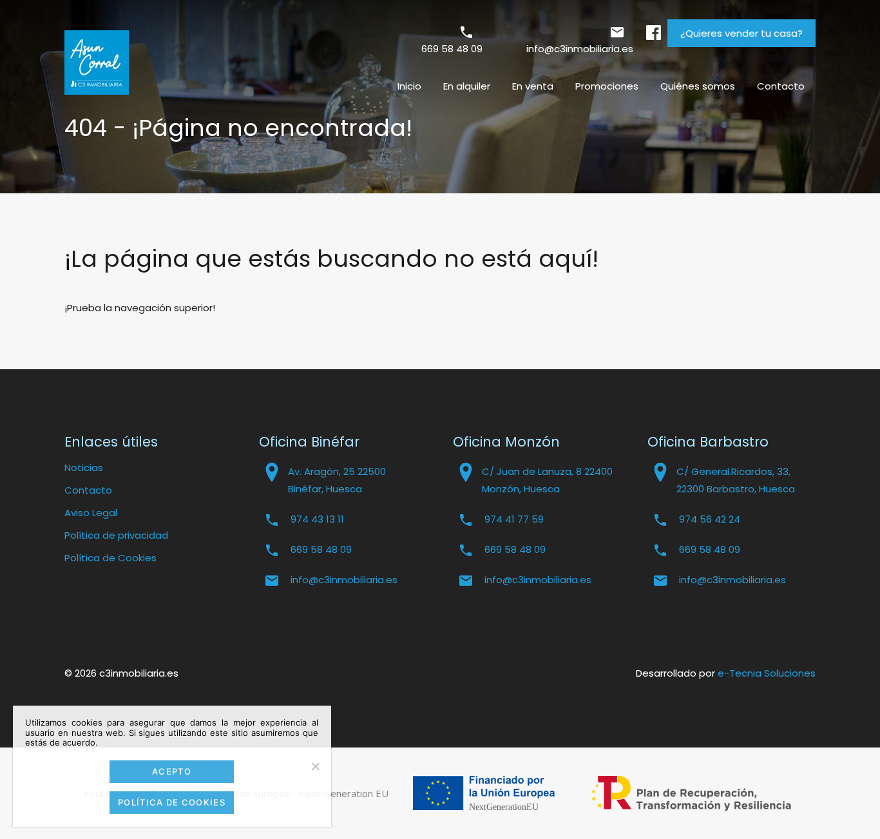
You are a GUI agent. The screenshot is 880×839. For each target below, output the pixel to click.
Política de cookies (171, 802)
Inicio (409, 86)
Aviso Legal (90, 512)
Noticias (83, 467)
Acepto (171, 771)
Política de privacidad (116, 535)
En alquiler (466, 86)
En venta (532, 86)
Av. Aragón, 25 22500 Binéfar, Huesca (337, 480)
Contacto (781, 86)
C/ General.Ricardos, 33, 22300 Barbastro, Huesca (735, 480)
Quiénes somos (697, 86)
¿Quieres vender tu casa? (741, 33)
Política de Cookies (110, 558)
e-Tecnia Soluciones (767, 673)
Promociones (606, 86)
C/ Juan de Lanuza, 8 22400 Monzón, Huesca (547, 480)
